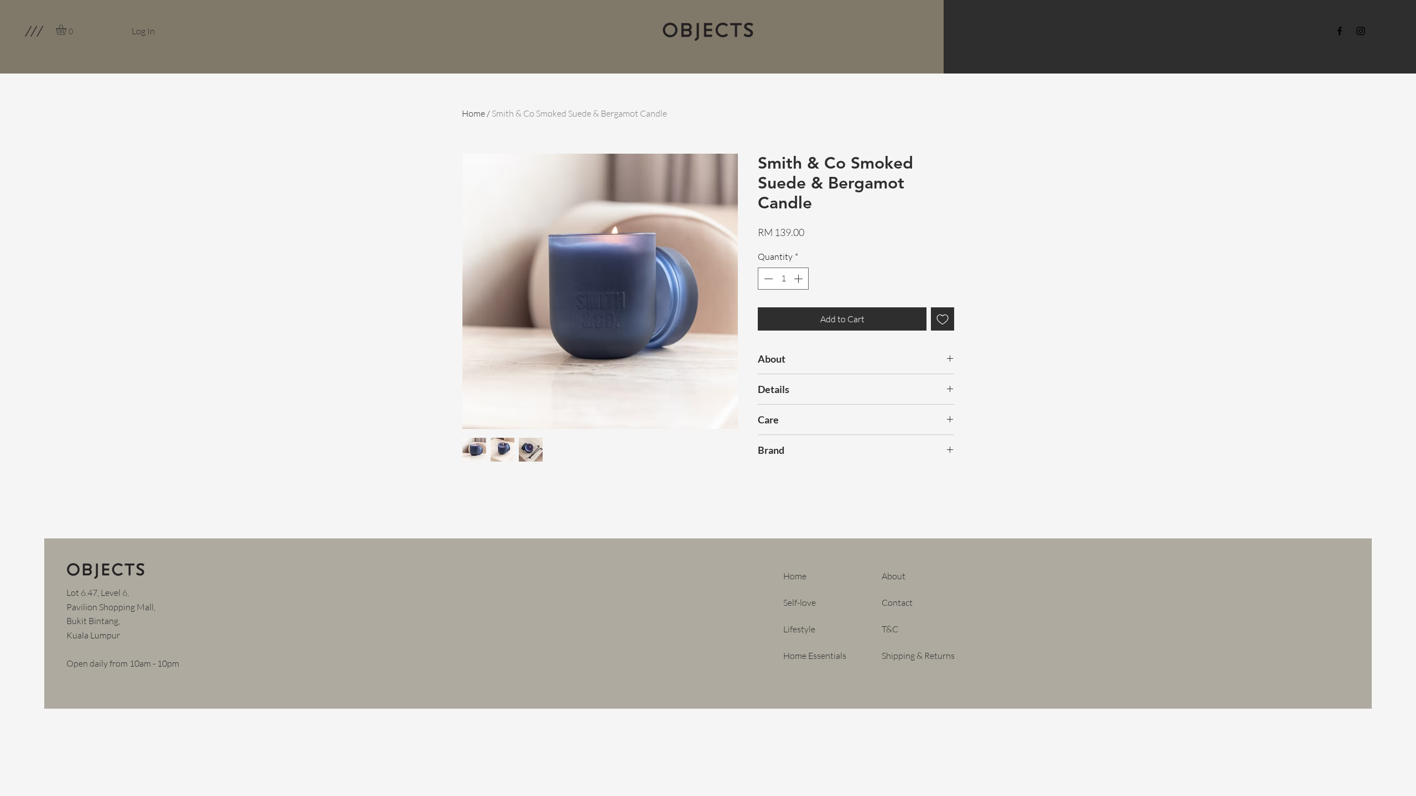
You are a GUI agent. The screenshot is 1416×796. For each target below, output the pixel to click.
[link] (67, 29)
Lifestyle (799, 629)
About (893, 576)
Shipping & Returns (918, 655)
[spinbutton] (783, 278)
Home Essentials (814, 655)
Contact (897, 602)
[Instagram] (1360, 30)
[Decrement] (767, 278)
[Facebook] (1339, 30)
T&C (890, 629)
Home (473, 113)
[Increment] (799, 278)
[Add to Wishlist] (942, 319)
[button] (33, 31)
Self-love (799, 602)
